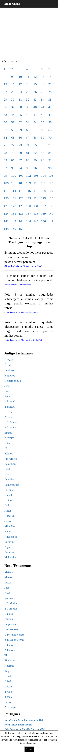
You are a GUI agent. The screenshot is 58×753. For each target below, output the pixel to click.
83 (42, 153)
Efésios (8, 618)
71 (5, 145)
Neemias (9, 437)
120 (6, 198)
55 (42, 122)
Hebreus (9, 665)
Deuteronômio (12, 380)
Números (9, 375)
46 (27, 115)
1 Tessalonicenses (14, 634)
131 (35, 206)
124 (35, 198)
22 (5, 92)
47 (35, 115)
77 (50, 145)
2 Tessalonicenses (14, 639)
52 (20, 122)
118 (43, 191)
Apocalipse (10, 707)
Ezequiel (9, 489)
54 (35, 122)
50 (5, 122)
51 (12, 122)
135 (13, 213)
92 (5, 168)
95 (27, 168)
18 (27, 84)
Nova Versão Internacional (18, 724)
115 (21, 191)
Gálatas (8, 613)
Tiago (7, 671)
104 (43, 175)
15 (5, 84)
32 (27, 99)
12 (35, 77)
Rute (7, 396)
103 (35, 175)
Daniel (8, 495)
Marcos (8, 577)
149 (13, 229)
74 (27, 145)
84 (50, 153)
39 (27, 107)
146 (43, 221)
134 (6, 213)
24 (20, 92)
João (7, 587)
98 (50, 168)
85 (5, 160)
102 (28, 175)
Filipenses (10, 624)
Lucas (7, 582)
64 (5, 137)
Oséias (8, 500)
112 (50, 183)
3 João (8, 696)
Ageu (7, 547)
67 (27, 137)
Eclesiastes (10, 463)
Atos (7, 592)
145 (35, 221)
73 (20, 145)
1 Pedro (8, 676)
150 (21, 229)
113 (6, 191)
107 (13, 183)
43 (5, 115)
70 (50, 137)
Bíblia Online (12, 3)
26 (35, 92)
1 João (8, 686)
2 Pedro (8, 681)
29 (5, 99)
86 (12, 160)
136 (21, 213)
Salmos (8, 453)
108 (21, 183)
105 (50, 175)
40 (35, 107)
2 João (8, 691)
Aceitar (29, 749)
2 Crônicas (10, 427)
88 (27, 160)
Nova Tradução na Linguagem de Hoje (24, 720)
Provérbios (10, 458)
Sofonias (9, 541)
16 (12, 84)
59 (20, 130)
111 (43, 183)
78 (5, 153)
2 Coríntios (10, 608)
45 (20, 115)
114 (13, 191)
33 (35, 99)
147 (50, 221)
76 (42, 145)
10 (20, 77)
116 (28, 191)
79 (12, 153)
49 (50, 115)
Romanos (9, 598)
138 (35, 213)
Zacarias (9, 552)
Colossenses (11, 629)
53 (27, 122)
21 (50, 84)
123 (28, 198)
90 (42, 160)
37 (12, 107)
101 (21, 175)
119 (50, 191)
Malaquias (10, 557)
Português (12, 714)
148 (6, 229)
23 (12, 92)
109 (28, 183)
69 (42, 137)
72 (12, 145)
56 (50, 122)
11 (27, 77)
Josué (7, 385)
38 (20, 107)
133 (50, 206)
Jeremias (9, 479)
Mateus (8, 572)
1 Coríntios (10, 603)
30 (12, 99)
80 (20, 153)
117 (35, 191)
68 (35, 137)
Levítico (9, 370)
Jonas (7, 521)
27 (42, 92)
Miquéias (9, 526)
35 (50, 99)
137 (28, 213)
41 (42, 107)
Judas (7, 702)
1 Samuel (9, 401)
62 (42, 130)
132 (43, 206)
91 (50, 160)
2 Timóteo (10, 650)
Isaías (7, 474)
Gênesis (8, 359)
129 (21, 206)
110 (35, 183)
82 (35, 153)
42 (50, 107)
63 (50, 130)
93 (12, 168)
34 (42, 99)
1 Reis (8, 411)
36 (5, 107)
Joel (6, 505)
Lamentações (11, 484)
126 (50, 198)
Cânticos (9, 469)
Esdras (8, 432)
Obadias (9, 515)
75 (35, 145)
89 (35, 160)
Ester (7, 443)
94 (20, 168)
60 (27, 130)
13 (42, 77)
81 (27, 153)
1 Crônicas (10, 422)
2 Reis (8, 417)
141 (6, 221)
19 (35, 84)
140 (50, 213)
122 (21, 198)
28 (50, 92)
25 (27, 92)
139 (43, 213)
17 (20, 84)
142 (13, 221)
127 (6, 206)
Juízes (7, 391)
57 (5, 130)
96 (35, 168)
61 (35, 130)
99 (5, 175)
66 (20, 137)
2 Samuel (9, 406)
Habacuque (10, 536)
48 (42, 115)
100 (13, 175)
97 (42, 168)
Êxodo (8, 365)
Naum (7, 531)
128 (13, 206)
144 (28, 221)
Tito (6, 655)
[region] (29, 31)
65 (12, 137)
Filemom (9, 660)
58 (12, 130)
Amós (7, 510)
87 (20, 160)
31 (20, 99)
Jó (5, 448)
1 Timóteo (10, 644)
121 (13, 198)
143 (21, 221)
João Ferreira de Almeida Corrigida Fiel (24, 729)
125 (43, 198)
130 (28, 206)
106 (6, 183)
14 (50, 77)
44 (12, 115)
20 (42, 84)
